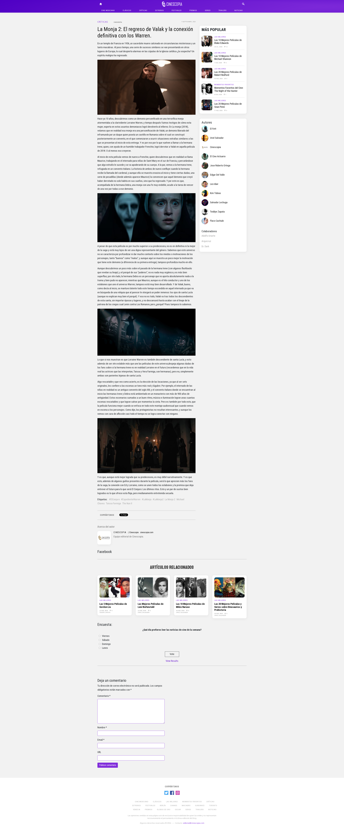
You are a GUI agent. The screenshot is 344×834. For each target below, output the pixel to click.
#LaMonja (146, 499)
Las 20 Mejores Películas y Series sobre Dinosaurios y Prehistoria (228, 606)
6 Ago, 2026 (218, 94)
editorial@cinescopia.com (193, 823)
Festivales (177, 10)
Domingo (106, 644)
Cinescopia (118, 22)
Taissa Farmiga (113, 503)
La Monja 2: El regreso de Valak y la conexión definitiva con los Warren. (145, 32)
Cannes (173, 805)
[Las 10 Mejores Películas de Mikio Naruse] (191, 587)
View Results (172, 660)
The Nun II (127, 503)
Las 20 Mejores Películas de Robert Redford (228, 73)
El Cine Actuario (217, 156)
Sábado (105, 640)
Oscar (178, 810)
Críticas (143, 10)
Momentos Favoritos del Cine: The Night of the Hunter (228, 89)
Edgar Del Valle (217, 174)
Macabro (186, 805)
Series (208, 10)
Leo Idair (214, 184)
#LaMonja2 (158, 499)
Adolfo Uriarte (208, 235)
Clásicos (127, 10)
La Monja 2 (170, 499)
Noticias (238, 10)
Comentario (103, 695)
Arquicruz (206, 241)
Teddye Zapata (217, 211)
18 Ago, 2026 (218, 78)
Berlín (163, 805)
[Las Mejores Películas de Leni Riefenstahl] (153, 587)
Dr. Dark (205, 246)
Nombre (101, 727)
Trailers (222, 10)
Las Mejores (220, 37)
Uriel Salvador (217, 137)
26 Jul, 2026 (218, 46)
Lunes (105, 647)
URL (99, 752)
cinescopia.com (146, 532)
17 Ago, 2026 (218, 110)
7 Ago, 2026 (218, 62)
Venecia (136, 810)
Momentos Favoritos (224, 85)
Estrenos (159, 10)
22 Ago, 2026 (103, 610)
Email (100, 739)
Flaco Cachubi (217, 220)
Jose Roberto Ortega (220, 165)
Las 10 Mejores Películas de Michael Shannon (228, 58)
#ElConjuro (114, 499)
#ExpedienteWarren (130, 499)
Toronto (213, 805)
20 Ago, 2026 (180, 610)
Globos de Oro (163, 810)
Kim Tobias (215, 193)
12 (226, 46)
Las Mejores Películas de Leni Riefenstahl (150, 605)
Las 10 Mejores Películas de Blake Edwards (228, 42)
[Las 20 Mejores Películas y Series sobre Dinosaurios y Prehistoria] (229, 587)
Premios (193, 10)
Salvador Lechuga (218, 202)
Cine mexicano (108, 10)
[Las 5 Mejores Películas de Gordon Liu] (114, 587)
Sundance (200, 805)
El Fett (213, 128)
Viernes (106, 636)
